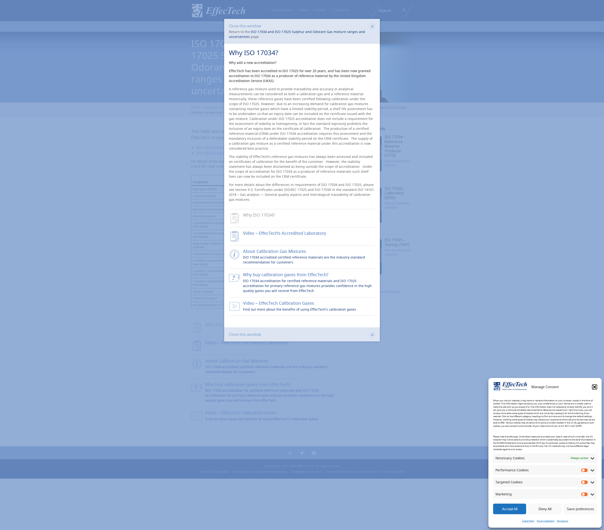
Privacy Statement (545, 521)
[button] (594, 387)
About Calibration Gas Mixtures (274, 251)
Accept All (509, 509)
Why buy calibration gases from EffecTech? (285, 274)
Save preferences (580, 509)
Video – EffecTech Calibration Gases (278, 303)
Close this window (245, 26)
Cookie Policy (528, 521)
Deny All (545, 509)
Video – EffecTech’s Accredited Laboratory (284, 233)
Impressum (562, 521)
